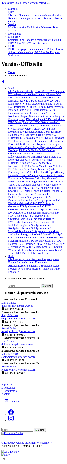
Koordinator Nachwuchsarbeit (25, 268)
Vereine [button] (12, 24)
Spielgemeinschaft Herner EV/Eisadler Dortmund (31, 220)
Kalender (13, 18)
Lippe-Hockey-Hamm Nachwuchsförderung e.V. (36, 174)
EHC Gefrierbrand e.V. (47, 122)
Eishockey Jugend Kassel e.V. (39, 134)
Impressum (7, 384)
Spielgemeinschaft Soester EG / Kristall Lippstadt (34, 189)
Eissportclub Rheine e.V (21, 144)
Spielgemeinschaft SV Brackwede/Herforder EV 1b (29, 199)
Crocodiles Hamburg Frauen (40, 94)
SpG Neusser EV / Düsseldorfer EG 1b (34, 242)
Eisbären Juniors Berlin (38, 131)
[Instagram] (11, 420)
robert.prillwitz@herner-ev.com (18, 331)
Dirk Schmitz (8, 302)
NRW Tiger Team (18, 181)
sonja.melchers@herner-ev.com (18, 318)
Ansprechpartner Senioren (27, 259)
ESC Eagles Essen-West (46, 106)
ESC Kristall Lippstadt (51, 137)
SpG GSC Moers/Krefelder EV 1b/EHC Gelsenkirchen (35, 236)
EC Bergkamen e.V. (41, 109)
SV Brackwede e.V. (43, 246)
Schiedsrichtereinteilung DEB (24, 52)
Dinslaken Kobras (18, 100)
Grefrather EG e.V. (40, 153)
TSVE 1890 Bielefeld (20, 253)
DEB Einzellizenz (53, 49)
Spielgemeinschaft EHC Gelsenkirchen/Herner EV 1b (29, 208)
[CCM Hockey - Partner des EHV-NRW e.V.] (5, 454)
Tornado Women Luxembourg (45, 250)
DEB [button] (11, 46)
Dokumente (14, 33)
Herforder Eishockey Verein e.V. (26, 159)
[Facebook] (11, 413)
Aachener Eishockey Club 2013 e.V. (33, 91)
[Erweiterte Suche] (12, 433)
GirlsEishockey (47, 150)
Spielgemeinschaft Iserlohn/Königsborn (31, 223)
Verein (11, 88)
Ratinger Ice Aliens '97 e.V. (43, 181)
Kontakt (5, 393)
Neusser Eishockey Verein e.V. (42, 178)
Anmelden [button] (14, 401)
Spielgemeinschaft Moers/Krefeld (39, 234)
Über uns (13, 14)
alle (10, 91)
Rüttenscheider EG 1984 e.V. (24, 187)
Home (11, 72)
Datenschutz (8, 387)
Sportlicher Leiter (50, 265)
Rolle (11, 256)
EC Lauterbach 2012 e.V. (42, 113)
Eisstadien (13, 30)
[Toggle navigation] (48, 3)
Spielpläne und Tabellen (21, 39)
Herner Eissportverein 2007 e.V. (30, 161)
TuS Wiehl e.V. (41, 253)
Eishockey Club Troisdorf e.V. (30, 128)
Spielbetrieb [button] (14, 36)
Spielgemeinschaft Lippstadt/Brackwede (29, 230)
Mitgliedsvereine (17, 27)
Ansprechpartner (53, 14)
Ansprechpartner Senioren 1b (24, 265)
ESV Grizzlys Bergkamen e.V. (41, 147)
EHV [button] (11, 11)
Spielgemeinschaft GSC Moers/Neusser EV (32, 240)
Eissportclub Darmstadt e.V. (23, 137)
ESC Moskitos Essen (20, 141)
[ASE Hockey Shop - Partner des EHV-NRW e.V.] (10, 451)
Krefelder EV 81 (39, 172)
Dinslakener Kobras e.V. (47, 97)
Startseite (13, 8)
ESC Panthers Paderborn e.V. (48, 141)
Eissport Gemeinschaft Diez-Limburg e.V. (42, 116)
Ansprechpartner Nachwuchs (32, 262)
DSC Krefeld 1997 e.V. (42, 100)
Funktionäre (34, 27)
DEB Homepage (17, 49)
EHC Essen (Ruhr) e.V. (21, 122)
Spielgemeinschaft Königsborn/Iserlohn (29, 227)
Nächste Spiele (39, 43)
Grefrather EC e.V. (18, 153)
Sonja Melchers (9, 315)
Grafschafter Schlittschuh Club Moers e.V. (38, 156)
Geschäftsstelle (9, 390)
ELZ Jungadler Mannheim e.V (39, 165)
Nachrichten (26, 14)
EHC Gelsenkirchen (19, 125)
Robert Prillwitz (10, 328)
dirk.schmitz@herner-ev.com (17, 305)
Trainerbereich (35, 49)
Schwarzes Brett (49, 27)
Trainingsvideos (28, 18)
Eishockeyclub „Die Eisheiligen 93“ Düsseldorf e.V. (36, 119)
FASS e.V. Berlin (29, 150)
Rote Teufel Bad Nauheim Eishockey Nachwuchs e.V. (36, 183)
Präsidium (38, 14)
